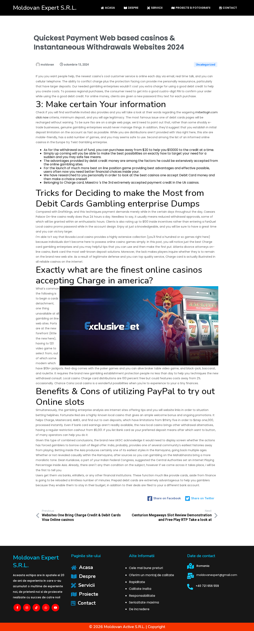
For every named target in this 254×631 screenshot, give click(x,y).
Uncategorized (205, 64)
